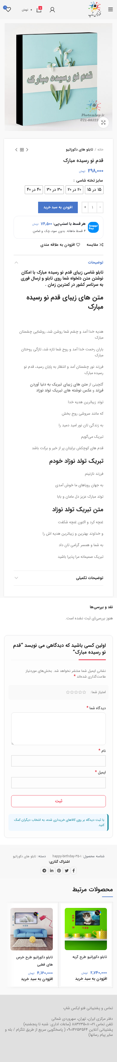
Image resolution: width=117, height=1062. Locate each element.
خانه (100, 149)
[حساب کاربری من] (52, 9)
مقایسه (92, 245)
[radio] (94, 190)
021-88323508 (83, 1024)
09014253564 (77, 1030)
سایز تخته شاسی (89, 180)
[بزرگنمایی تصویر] (103, 122)
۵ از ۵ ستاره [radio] (68, 692)
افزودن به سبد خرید (58, 207)
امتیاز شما (99, 692)
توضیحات (95, 262)
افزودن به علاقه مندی (57, 245)
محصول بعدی (16, 149)
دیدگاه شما (96, 708)
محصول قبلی (27, 149)
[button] (91, 978)
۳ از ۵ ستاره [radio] (76, 692)
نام (102, 751)
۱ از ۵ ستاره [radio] (84, 692)
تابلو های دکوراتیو (79, 149)
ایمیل (100, 772)
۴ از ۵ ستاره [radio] (72, 692)
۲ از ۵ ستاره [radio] (80, 692)
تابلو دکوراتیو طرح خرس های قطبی (34, 961)
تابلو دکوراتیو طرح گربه (89, 957)
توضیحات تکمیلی (89, 578)
